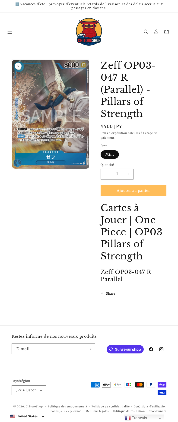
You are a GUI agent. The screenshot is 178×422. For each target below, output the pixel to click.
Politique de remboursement (67, 406)
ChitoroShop (34, 406)
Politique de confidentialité (111, 406)
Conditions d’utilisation (150, 406)
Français (139, 418)
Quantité (107, 165)
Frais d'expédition (114, 133)
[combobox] (24, 416)
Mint (109, 154)
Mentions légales (97, 411)
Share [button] (110, 293)
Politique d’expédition (66, 411)
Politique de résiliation (129, 411)
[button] (10, 32)
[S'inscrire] (90, 348)
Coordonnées (157, 411)
